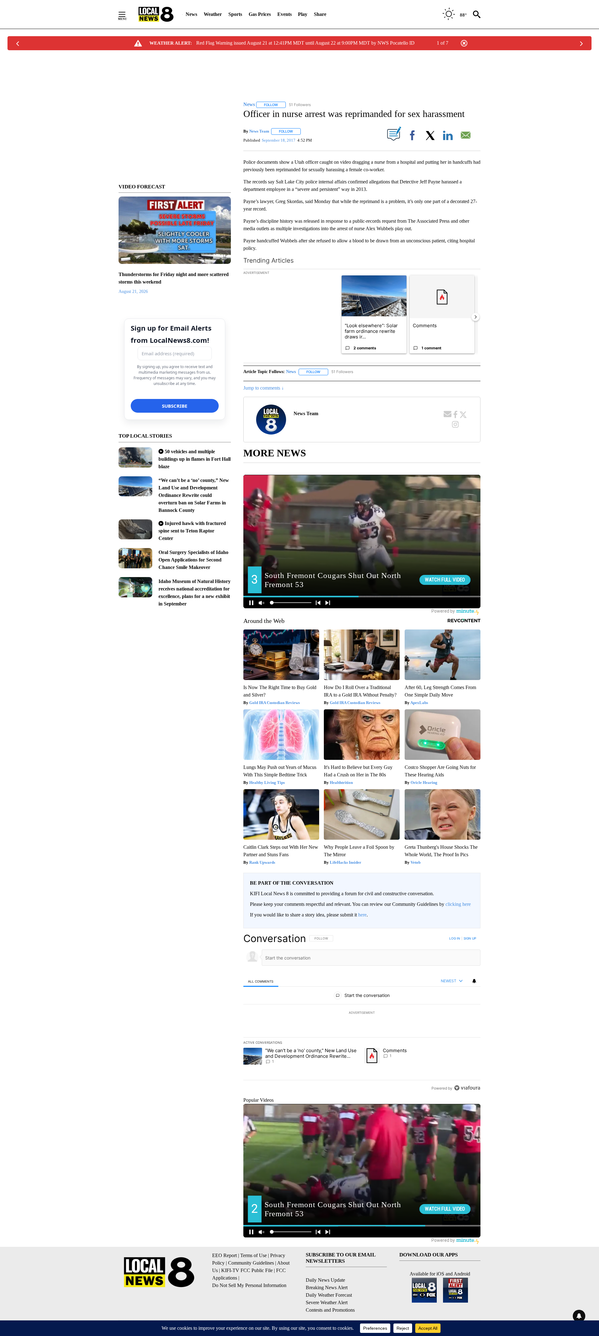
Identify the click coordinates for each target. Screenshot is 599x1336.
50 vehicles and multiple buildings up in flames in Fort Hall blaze (194, 459)
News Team (259, 131)
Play (302, 14)
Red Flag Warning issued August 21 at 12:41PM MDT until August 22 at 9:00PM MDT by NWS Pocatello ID (305, 43)
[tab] (260, 981)
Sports (235, 14)
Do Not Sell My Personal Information (249, 1285)
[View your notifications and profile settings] (474, 981)
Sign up (470, 938)
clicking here (458, 904)
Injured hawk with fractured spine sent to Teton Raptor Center (192, 531)
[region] (361, 1013)
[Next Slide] (475, 317)
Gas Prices (260, 14)
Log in (454, 938)
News (191, 14)
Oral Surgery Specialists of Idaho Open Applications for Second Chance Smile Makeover (193, 560)
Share (320, 14)
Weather (213, 14)
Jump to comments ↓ (263, 388)
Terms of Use (253, 1255)
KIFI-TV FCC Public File (247, 1270)
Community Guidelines (251, 1263)
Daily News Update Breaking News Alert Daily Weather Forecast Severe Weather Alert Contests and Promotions (330, 1295)
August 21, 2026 (133, 291)
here (362, 914)
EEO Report (224, 1255)
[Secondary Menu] (127, 14)
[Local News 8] (156, 14)
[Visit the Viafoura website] (467, 1088)
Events (284, 14)
